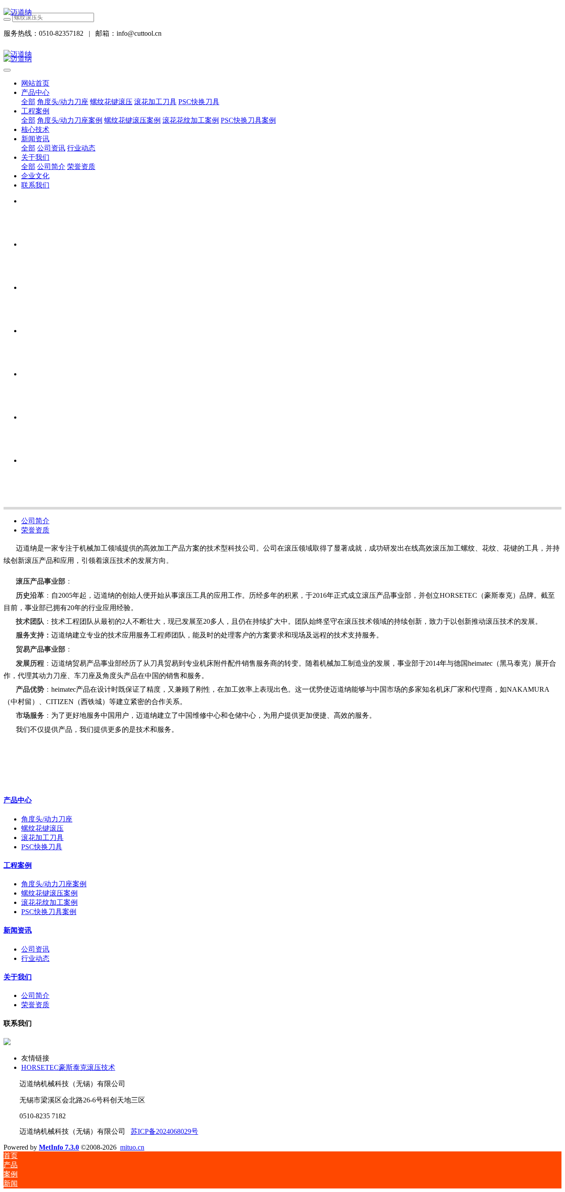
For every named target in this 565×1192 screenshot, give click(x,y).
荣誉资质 (35, 530)
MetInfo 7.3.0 (59, 1147)
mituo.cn (132, 1147)
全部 (28, 101)
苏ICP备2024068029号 (164, 1131)
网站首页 (35, 83)
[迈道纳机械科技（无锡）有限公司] (282, 12)
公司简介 (35, 521)
